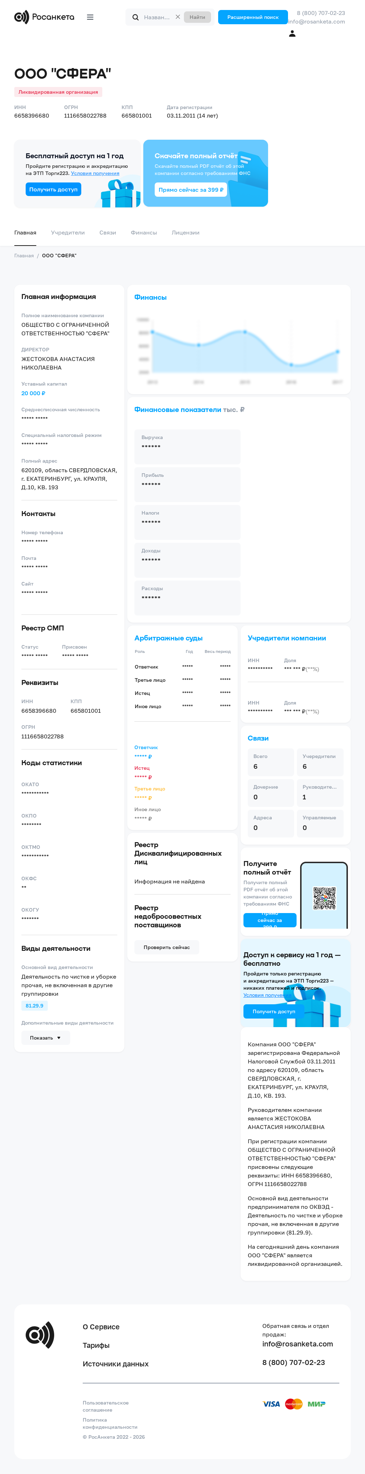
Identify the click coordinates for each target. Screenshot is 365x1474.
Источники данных (116, 1363)
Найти (197, 17)
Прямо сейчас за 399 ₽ (191, 189)
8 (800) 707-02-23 (321, 12)
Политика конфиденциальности (110, 1423)
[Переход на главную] (45, 17)
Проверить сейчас (167, 947)
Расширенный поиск (253, 17)
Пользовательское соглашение (106, 1406)
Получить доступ (53, 189)
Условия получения (95, 173)
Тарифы (96, 1345)
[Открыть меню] (90, 17)
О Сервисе (101, 1326)
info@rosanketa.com (316, 21)
